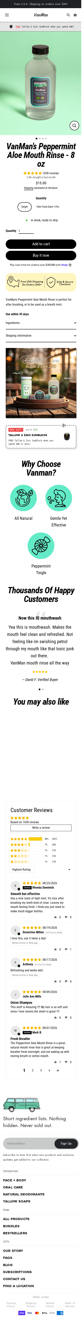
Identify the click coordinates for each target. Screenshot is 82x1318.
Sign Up (66, 1143)
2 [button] (32, 1070)
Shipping (28, 187)
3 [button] (41, 1070)
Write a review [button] (41, 827)
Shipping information (18, 335)
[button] (33, 173)
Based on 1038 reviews (24, 822)
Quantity (41, 198)
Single (24, 206)
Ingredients (13, 323)
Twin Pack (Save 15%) (47, 206)
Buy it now (41, 255)
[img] (32, 883)
